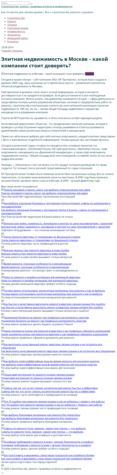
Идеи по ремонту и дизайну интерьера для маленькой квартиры (39, 280)
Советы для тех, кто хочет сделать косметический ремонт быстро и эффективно (48, 391)
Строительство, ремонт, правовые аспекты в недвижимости (36, 6)
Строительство (16, 18)
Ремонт (11, 21)
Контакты (12, 41)
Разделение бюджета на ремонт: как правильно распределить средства (43, 321)
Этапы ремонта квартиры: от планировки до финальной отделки (39, 240)
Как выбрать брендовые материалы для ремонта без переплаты (39, 418)
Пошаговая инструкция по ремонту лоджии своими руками (36, 378)
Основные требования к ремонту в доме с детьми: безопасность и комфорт (46, 445)
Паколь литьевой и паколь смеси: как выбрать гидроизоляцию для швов (44, 193)
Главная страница (12, 50)
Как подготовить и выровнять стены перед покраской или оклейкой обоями (46, 458)
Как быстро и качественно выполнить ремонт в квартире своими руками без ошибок (52, 307)
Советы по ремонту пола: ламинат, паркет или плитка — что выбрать (42, 431)
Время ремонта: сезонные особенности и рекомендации (35, 267)
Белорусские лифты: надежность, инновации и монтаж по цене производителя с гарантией (55, 226)
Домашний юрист (17, 38)
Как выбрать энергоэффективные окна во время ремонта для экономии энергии (49, 364)
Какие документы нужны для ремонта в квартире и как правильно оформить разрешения (54, 334)
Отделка (12, 24)
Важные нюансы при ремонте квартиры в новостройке (34, 253)
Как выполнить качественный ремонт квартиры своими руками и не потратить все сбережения (58, 351)
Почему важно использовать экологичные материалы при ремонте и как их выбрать (52, 294)
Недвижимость (16, 31)
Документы (14, 35)
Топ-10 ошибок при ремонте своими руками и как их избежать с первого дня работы (51, 405)
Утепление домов (17, 28)
